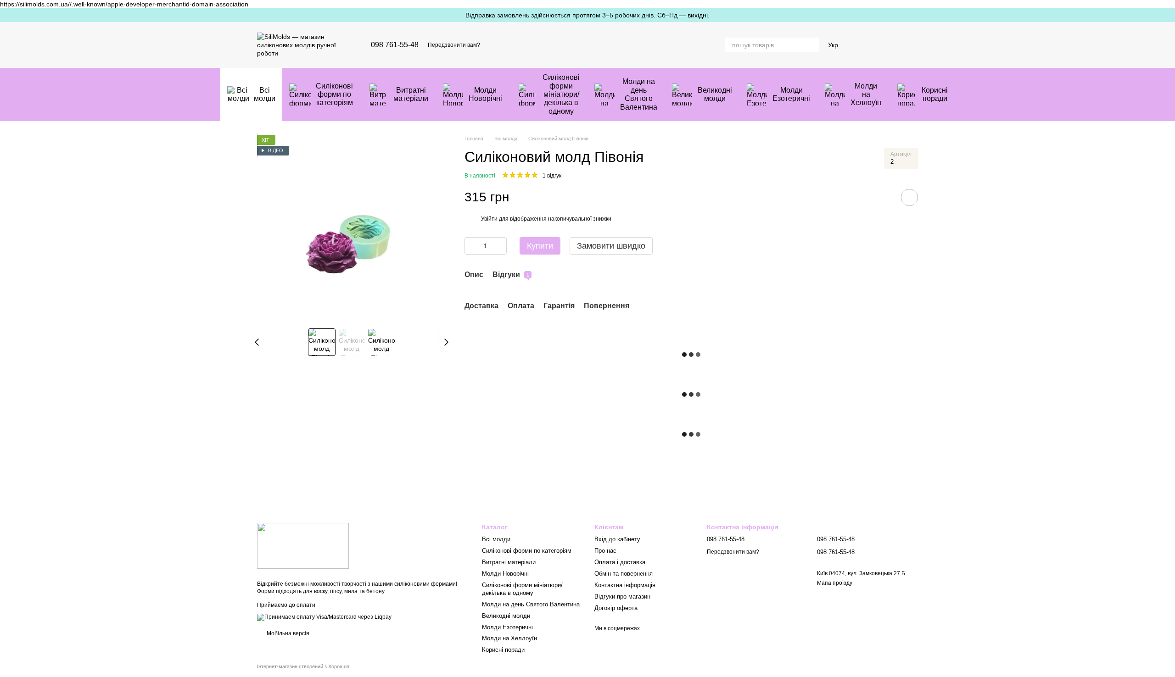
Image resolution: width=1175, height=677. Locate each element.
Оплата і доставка (619, 562)
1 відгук (552, 175)
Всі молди (264, 94)
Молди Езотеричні (791, 94)
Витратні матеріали (410, 94)
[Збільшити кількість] (499, 246)
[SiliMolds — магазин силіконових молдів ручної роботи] (303, 545)
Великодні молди (715, 94)
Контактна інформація (624, 585)
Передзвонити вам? (454, 45)
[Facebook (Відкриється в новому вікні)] (515, 45)
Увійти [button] (489, 219)
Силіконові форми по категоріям (334, 94)
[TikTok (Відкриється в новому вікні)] (504, 45)
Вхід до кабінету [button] (617, 539)
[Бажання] (863, 45)
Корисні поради (935, 94)
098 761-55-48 (395, 45)
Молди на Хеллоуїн (865, 94)
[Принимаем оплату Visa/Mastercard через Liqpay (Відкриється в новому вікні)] (324, 617)
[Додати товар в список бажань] (909, 197)
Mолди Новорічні (485, 94)
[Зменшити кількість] (471, 246)
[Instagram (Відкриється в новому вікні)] (493, 45)
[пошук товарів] (811, 45)
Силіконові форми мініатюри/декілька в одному (561, 94)
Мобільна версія (287, 633)
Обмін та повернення (623, 573)
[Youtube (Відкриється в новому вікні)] (526, 45)
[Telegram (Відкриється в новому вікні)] (537, 45)
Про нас (605, 550)
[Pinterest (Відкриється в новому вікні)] (548, 45)
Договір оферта (616, 608)
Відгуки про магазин (622, 596)
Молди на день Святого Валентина (638, 94)
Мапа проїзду (834, 583)
